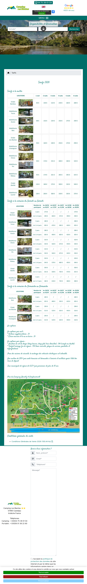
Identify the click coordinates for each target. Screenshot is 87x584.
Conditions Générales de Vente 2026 (31, 441)
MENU (42, 18)
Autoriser (41, 13)
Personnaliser (43, 581)
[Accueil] (8, 73)
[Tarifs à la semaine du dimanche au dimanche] (43, 306)
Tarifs (14, 73)
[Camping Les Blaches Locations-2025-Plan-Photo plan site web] (43, 406)
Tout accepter (44, 572)
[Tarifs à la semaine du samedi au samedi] (43, 243)
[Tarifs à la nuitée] (43, 146)
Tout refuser (43, 577)
